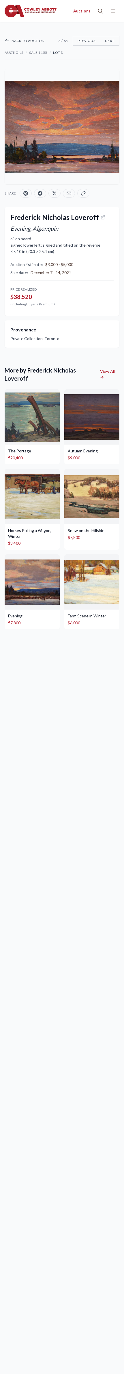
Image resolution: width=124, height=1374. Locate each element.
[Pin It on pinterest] (26, 193)
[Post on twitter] (54, 193)
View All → (107, 374)
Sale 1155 (38, 52)
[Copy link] (83, 193)
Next (109, 40)
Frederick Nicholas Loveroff (54, 217)
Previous (86, 40)
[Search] (100, 11)
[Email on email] (69, 193)
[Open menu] (113, 11)
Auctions (14, 52)
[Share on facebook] (40, 193)
